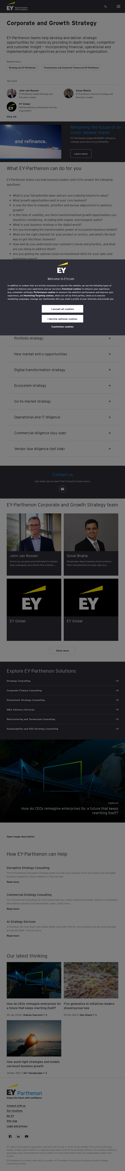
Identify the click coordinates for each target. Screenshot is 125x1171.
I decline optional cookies (62, 318)
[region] (62, 297)
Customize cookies (62, 326)
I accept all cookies (62, 308)
